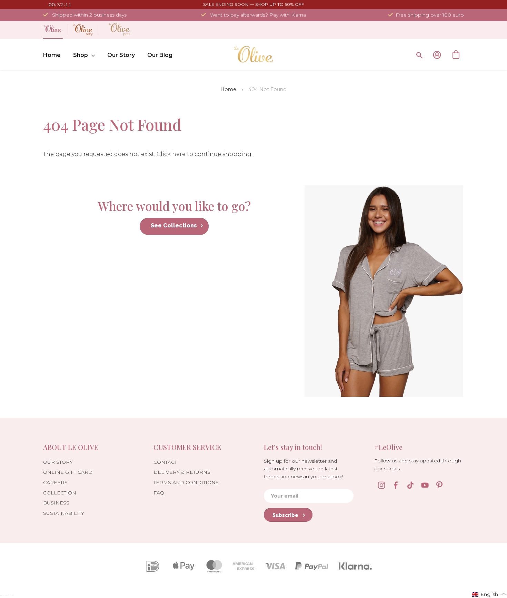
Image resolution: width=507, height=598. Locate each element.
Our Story (121, 55)
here (179, 154)
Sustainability (63, 513)
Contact (165, 462)
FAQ (158, 493)
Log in (437, 55)
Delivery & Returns (181, 472)
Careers (55, 482)
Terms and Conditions (186, 482)
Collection (59, 493)
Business (56, 503)
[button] (489, 594)
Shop (80, 55)
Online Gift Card (67, 472)
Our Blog (159, 55)
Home (52, 55)
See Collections (174, 225)
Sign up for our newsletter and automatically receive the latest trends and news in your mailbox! (303, 469)
